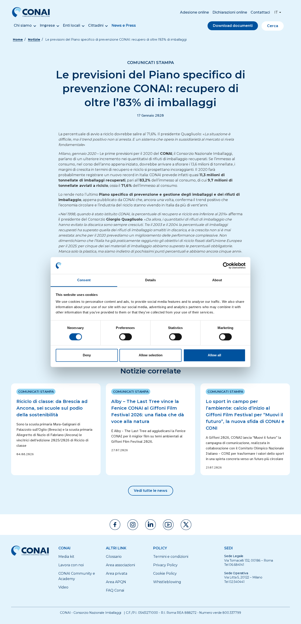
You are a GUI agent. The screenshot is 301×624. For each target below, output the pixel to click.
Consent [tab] (84, 280)
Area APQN (116, 582)
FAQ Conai (115, 590)
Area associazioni (120, 565)
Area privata (116, 573)
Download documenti (233, 26)
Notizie (34, 40)
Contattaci (260, 12)
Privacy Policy (165, 565)
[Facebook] (115, 524)
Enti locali (71, 25)
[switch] (125, 336)
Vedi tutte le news (150, 490)
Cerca (272, 26)
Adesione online (194, 12)
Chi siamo (23, 25)
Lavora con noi (71, 565)
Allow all (214, 355)
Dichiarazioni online (229, 12)
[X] (186, 524)
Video (63, 587)
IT (276, 12)
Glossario (114, 556)
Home (18, 40)
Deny (87, 355)
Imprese (47, 25)
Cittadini (95, 25)
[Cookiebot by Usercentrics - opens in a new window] (226, 265)
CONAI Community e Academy (76, 576)
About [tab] (217, 280)
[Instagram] (132, 524)
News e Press (123, 25)
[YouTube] (168, 524)
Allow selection (150, 355)
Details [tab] (150, 280)
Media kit (66, 556)
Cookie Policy (165, 573)
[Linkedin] (150, 524)
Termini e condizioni (170, 556)
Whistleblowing (167, 582)
